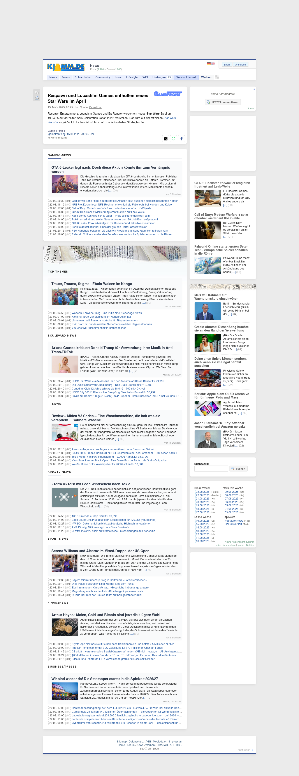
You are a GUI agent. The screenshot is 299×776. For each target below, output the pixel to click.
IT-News (54, 403)
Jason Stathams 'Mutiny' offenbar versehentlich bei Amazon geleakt (219, 425)
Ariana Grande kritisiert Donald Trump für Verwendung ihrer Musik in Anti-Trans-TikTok (112, 349)
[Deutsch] (209, 64)
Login (227, 64)
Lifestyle (132, 77)
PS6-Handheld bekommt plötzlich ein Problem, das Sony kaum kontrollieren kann (120, 230)
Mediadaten (160, 741)
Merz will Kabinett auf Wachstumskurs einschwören (216, 297)
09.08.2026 (231, 491)
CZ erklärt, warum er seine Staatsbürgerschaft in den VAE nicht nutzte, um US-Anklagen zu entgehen (131, 651)
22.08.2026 (202, 495)
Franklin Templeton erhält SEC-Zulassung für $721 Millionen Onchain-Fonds (117, 647)
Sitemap (122, 741)
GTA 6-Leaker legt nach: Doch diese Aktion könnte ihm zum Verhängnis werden (110, 169)
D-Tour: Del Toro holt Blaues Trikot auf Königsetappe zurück (107, 595)
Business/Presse (62, 666)
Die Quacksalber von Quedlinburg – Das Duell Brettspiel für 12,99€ (111, 384)
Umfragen (162, 77)
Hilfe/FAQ (162, 745)
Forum (66, 77)
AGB (148, 741)
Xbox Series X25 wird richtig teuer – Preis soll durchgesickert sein (111, 215)
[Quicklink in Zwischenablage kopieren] (36, 93)
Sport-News (58, 538)
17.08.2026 (202, 512)
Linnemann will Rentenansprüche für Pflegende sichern (105, 320)
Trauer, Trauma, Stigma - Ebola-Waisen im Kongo (91, 283)
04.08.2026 (231, 508)
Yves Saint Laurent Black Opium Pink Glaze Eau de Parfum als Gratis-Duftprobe (119, 460)
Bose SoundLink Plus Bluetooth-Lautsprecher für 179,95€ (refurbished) (114, 519)
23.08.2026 (202, 491)
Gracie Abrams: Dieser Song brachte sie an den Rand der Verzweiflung (221, 328)
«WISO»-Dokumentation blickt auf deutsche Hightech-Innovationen (111, 523)
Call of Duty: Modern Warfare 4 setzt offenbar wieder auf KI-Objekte (111, 208)
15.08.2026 (202, 524)
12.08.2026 (202, 534)
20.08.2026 (202, 502)
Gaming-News (59, 155)
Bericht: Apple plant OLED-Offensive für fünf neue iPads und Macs (221, 395)
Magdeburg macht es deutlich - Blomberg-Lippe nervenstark (107, 591)
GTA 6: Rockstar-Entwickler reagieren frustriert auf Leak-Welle (108, 212)
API (172, 745)
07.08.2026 (231, 498)
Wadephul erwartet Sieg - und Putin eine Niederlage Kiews (107, 313)
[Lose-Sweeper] (217, 78)
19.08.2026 (202, 505)
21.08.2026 (202, 498)
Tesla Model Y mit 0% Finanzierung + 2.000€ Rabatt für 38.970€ (110, 456)
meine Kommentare (225, 545)
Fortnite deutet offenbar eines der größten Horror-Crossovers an (109, 227)
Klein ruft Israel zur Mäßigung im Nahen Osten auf (101, 316)
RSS (178, 745)
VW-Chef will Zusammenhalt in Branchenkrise (99, 328)
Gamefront (95, 107)
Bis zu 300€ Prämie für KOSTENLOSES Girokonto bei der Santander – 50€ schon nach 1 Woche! (129, 453)
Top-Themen (58, 271)
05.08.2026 (231, 505)
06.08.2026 (231, 502)
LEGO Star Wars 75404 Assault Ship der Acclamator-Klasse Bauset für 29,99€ (118, 381)
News (53, 77)
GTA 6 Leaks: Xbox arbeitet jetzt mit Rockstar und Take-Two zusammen (113, 223)
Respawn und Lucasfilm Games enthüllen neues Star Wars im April (98, 98)
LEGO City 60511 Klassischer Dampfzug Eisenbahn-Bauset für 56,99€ (113, 392)
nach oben (244, 749)
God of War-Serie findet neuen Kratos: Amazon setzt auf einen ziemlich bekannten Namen (125, 200)
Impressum (175, 741)
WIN (145, 77)
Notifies (250, 545)
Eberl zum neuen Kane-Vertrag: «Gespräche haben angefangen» (110, 587)
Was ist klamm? (186, 77)
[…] (110, 190)
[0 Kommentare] (57, 137)
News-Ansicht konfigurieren (239, 541)
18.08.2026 (202, 508)
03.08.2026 (231, 512)
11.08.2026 (202, 537)
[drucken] (36, 98)
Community (102, 77)
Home (121, 745)
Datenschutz (136, 741)
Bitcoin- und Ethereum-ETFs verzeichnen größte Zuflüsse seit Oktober (113, 659)
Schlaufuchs (83, 77)
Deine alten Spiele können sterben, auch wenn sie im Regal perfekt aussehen (220, 362)
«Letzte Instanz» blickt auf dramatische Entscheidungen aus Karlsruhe (113, 531)
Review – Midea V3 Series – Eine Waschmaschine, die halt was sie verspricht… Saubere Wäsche (105, 417)
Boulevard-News (62, 335)
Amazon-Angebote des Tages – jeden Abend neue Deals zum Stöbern (113, 449)
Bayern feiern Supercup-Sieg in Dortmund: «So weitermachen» (109, 580)
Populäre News (234, 520)
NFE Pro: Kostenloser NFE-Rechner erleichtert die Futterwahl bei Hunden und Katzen (122, 204)
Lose (118, 77)
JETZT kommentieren (225, 102)
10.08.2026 (202, 541)
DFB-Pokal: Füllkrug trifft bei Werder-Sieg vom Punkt (103, 583)
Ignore (240, 545)
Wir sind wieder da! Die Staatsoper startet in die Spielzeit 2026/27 (104, 678)
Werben (206, 77)
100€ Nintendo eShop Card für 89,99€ (94, 516)
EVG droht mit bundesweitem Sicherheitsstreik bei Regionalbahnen (112, 324)
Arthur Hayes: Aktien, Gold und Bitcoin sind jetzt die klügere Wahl (105, 614)
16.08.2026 (202, 520)
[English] (213, 64)
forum (251, 108)
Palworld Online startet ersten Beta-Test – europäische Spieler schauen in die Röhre (122, 234)
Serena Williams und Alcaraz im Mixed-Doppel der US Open (100, 550)
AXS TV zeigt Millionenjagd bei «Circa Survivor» (100, 527)
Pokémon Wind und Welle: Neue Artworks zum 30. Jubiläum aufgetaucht (115, 219)
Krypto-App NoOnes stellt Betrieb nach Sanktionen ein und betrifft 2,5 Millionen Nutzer (123, 644)
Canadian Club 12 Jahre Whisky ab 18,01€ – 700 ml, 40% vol (108, 388)
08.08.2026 (231, 495)
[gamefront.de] (56, 134)
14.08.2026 (202, 527)
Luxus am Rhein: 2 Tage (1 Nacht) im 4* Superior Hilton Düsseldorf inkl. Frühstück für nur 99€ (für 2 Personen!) (137, 396)
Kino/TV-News (59, 471)
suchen (240, 469)
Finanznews (58, 602)
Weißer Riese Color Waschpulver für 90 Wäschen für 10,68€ (107, 464)
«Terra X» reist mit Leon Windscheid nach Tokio (90, 483)
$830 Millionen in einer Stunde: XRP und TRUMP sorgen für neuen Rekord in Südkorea (124, 655)
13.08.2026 (202, 531)
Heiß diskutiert (233, 524)
